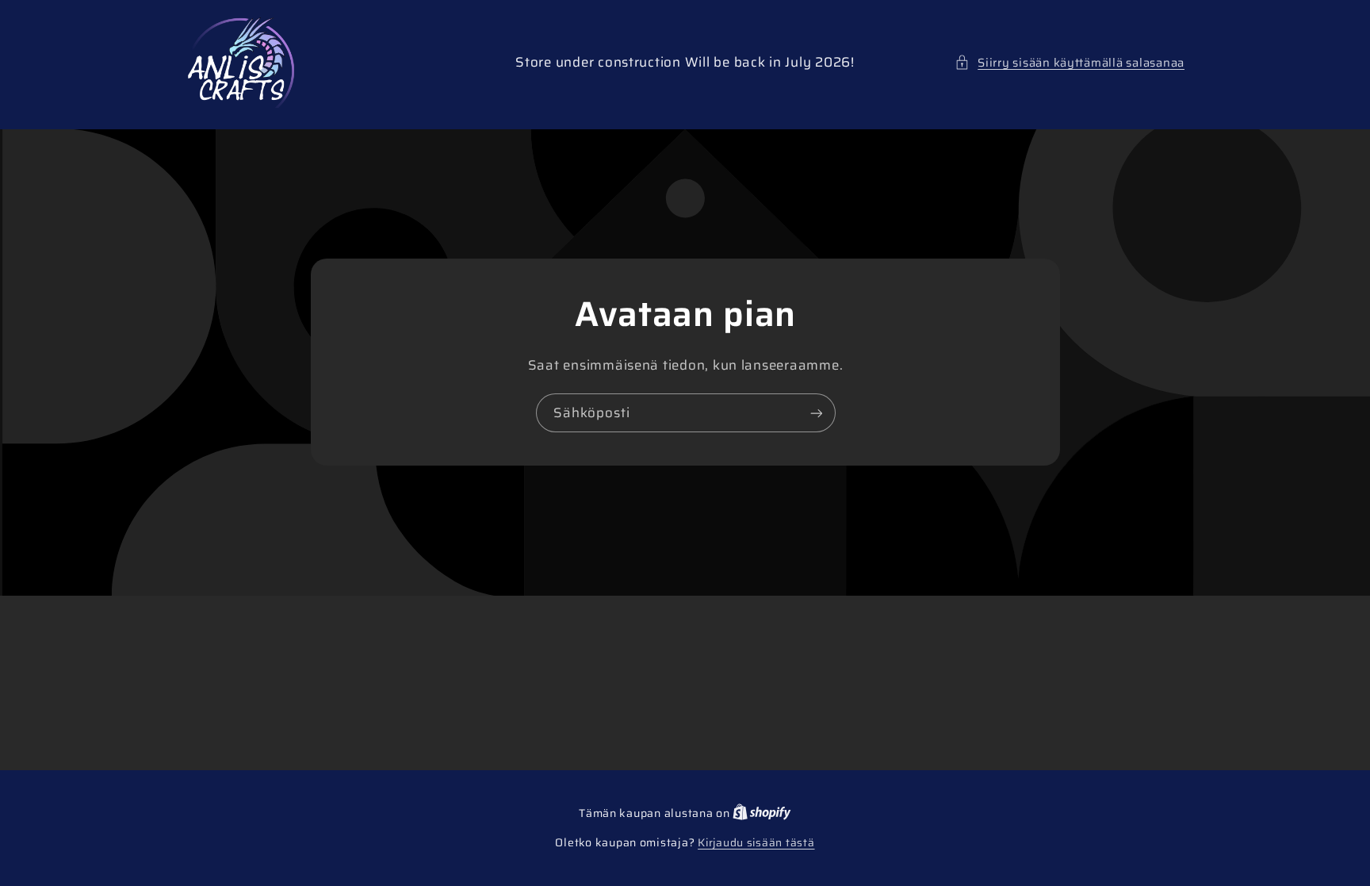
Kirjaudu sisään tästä (756, 843)
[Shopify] (762, 813)
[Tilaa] (816, 412)
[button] (1069, 62)
